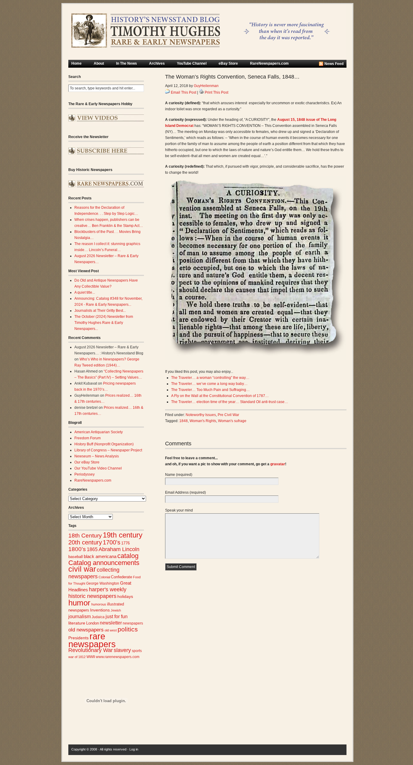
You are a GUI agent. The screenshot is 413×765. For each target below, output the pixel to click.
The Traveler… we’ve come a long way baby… (209, 384)
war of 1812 (77, 657)
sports (137, 651)
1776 (125, 543)
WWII (90, 657)
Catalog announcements (103, 562)
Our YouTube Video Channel (98, 468)
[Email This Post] (167, 92)
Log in (133, 749)
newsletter (111, 622)
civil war (82, 569)
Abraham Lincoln (119, 549)
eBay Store (228, 63)
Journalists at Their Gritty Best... (100, 310)
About (99, 63)
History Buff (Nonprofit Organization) (104, 444)
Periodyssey (84, 474)
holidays (125, 596)
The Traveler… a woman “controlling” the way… (210, 378)
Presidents (78, 637)
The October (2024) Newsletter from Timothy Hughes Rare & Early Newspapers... (103, 323)
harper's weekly (107, 589)
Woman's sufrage (232, 421)
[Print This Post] (201, 92)
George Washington (102, 583)
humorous (98, 604)
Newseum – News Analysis (96, 456)
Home (76, 63)
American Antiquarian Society (98, 432)
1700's (111, 542)
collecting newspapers (93, 572)
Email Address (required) (185, 492)
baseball (75, 556)
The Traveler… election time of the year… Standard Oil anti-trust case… (229, 402)
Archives (157, 63)
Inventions (100, 610)
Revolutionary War (90, 650)
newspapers (133, 623)
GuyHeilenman (206, 86)
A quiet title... (84, 292)
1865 (92, 549)
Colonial (104, 577)
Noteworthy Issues (201, 415)
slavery (122, 650)
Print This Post (216, 92)
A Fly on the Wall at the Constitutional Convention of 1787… (220, 396)
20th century (85, 542)
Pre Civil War (228, 415)
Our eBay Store (86, 462)
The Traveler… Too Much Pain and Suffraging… (210, 390)
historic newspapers (92, 596)
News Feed (333, 64)
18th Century (85, 535)
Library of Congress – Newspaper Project (108, 450)
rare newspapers (92, 640)
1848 (183, 421)
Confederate (121, 577)
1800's (77, 549)
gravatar (277, 464)
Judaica (98, 617)
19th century (122, 535)
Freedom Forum (87, 438)
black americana (100, 556)
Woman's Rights (203, 421)
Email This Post (183, 92)
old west (111, 630)
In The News (126, 63)
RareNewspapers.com (269, 63)
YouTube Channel (192, 63)
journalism (79, 616)
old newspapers (86, 630)
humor (79, 603)
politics (128, 629)
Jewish (116, 610)
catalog (127, 556)
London (92, 623)
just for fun (117, 616)
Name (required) (178, 475)
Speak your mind (179, 510)
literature (76, 623)
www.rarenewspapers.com (117, 657)
